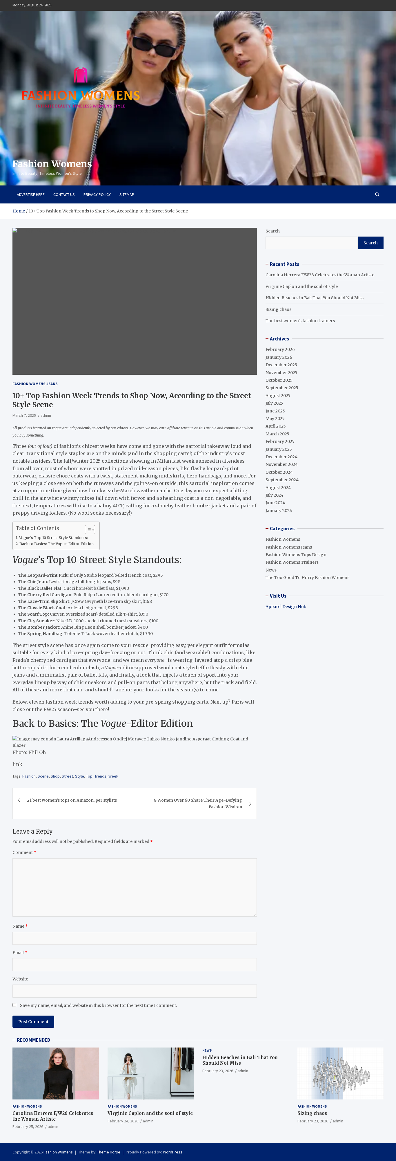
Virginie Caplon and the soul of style (302, 286)
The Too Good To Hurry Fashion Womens (307, 577)
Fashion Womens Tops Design (296, 554)
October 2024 (279, 472)
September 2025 (282, 387)
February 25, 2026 (27, 1126)
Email (19, 952)
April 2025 (276, 426)
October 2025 (279, 380)
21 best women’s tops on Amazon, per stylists (72, 800)
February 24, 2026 (123, 1121)
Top (89, 776)
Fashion (29, 776)
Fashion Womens (52, 164)
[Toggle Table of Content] (87, 530)
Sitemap (126, 194)
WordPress (172, 1152)
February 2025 (280, 441)
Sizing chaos (278, 309)
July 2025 (274, 403)
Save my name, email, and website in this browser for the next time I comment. (98, 1005)
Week (113, 776)
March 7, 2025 (24, 415)
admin (46, 415)
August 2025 (278, 395)
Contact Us (64, 194)
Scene (43, 776)
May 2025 (275, 418)
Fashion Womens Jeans (35, 383)
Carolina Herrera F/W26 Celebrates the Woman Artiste (320, 274)
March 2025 (277, 434)
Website (20, 979)
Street (67, 776)
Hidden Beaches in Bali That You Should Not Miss (315, 297)
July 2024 (275, 495)
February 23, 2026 (217, 1070)
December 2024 (281, 456)
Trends (100, 776)
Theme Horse (108, 1152)
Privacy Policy (97, 194)
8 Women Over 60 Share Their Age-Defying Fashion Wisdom (198, 803)
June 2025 (275, 411)
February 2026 (280, 349)
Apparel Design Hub (286, 606)
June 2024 (275, 502)
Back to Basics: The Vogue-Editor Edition (56, 544)
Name (20, 926)
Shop (55, 776)
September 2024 (282, 479)
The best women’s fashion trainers (300, 320)
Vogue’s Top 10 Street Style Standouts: (53, 538)
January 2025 (279, 449)
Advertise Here (31, 194)
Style (79, 776)
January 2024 (279, 510)
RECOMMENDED (33, 1040)
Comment (24, 852)
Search (273, 231)
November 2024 (282, 464)
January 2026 (279, 357)
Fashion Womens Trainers (292, 562)
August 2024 (278, 487)
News (271, 570)
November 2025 (281, 372)
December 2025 (281, 364)
